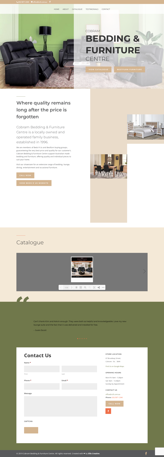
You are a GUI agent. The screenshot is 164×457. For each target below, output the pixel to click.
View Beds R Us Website (33, 183)
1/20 (66, 287)
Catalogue (77, 9)
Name (27, 363)
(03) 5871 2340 (117, 397)
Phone (27, 380)
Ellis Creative (93, 453)
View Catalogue (98, 69)
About (66, 9)
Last (63, 374)
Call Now (25, 175)
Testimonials (92, 9)
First (26, 374)
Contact (106, 9)
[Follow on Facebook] (108, 411)
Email (65, 380)
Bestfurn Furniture (129, 69)
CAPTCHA (28, 421)
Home (56, 9)
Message (28, 393)
